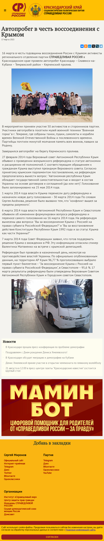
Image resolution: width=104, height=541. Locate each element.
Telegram (8, 466)
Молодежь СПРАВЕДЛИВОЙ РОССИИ (18, 504)
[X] (93, 46)
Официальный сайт (13, 460)
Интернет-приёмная (14, 463)
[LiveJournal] (97, 46)
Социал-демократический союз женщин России (20, 510)
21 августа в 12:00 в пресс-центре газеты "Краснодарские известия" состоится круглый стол (49, 369)
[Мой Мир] (89, 46)
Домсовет (9, 514)
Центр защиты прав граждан (19, 500)
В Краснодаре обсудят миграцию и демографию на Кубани (38, 358)
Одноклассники (12, 479)
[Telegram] (101, 46)
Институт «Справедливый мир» (20, 497)
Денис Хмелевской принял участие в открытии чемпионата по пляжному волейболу (52, 363)
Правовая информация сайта (80, 530)
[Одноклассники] (85, 46)
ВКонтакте (9, 476)
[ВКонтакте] (82, 46)
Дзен (6, 470)
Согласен (52, 537)
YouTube (47, 473)
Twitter (8, 473)
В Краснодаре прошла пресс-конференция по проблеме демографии (43, 347)
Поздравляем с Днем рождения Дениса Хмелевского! (35, 353)
